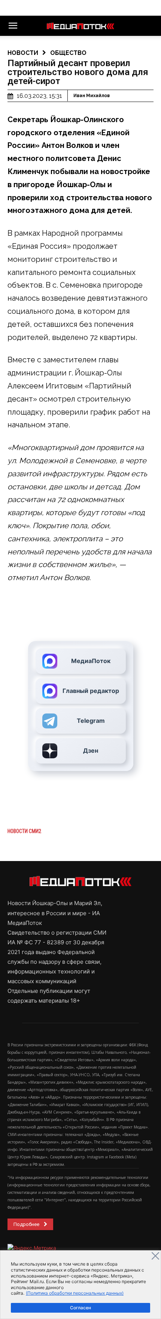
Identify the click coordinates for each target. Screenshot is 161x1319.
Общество (68, 52)
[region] (80, 1284)
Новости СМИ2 (24, 831)
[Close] (155, 1256)
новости (22, 52)
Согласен (80, 1307)
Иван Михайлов (91, 95)
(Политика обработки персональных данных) (75, 1293)
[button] (13, 26)
